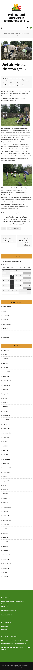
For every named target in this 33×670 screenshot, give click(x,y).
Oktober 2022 (6, 515)
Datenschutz (4, 626)
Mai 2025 (5, 407)
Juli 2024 (5, 441)
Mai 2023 (5, 494)
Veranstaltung (6, 328)
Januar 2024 (6, 463)
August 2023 (6, 481)
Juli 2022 (5, 529)
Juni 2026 (5, 359)
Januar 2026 (6, 376)
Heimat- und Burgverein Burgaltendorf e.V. (16, 17)
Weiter (2, 264)
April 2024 (5, 454)
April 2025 (5, 411)
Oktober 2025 (6, 385)
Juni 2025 (5, 402)
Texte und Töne (7, 324)
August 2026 (6, 350)
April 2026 (5, 367)
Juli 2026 (5, 354)
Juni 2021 (5, 577)
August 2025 (6, 393)
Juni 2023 (5, 489)
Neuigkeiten (6, 315)
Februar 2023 (6, 498)
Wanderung (6, 337)
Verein (4, 333)
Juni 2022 (5, 533)
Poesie (9, 228)
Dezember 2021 (7, 550)
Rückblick (5, 319)
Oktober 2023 (6, 472)
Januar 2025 (6, 420)
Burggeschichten (7, 306)
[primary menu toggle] (2, 28)
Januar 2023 (6, 502)
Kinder (4, 311)
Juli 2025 (5, 398)
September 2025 (7, 389)
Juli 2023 (5, 485)
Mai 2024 (5, 450)
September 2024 (7, 433)
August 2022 (6, 524)
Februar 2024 (6, 459)
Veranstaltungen (17, 228)
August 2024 (6, 437)
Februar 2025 (6, 415)
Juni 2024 (5, 446)
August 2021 (6, 568)
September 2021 (7, 563)
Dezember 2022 (7, 507)
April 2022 (5, 542)
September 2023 (7, 476)
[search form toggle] (27, 28)
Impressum (4, 629)
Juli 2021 (5, 572)
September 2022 (7, 520)
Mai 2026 (5, 363)
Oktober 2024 (6, 428)
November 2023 (7, 468)
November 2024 (7, 424)
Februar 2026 (6, 372)
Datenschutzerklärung (17, 667)
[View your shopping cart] (30, 28)
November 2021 (7, 555)
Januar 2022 (6, 546)
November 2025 (7, 380)
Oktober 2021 (6, 559)
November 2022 (7, 511)
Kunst (4, 228)
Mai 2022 (5, 537)
